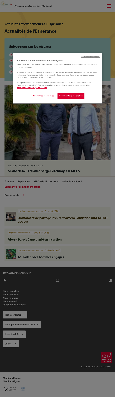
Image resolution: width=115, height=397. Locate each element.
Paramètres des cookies (43, 96)
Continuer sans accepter (90, 57)
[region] (57, 78)
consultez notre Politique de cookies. (32, 88)
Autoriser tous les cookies (71, 96)
